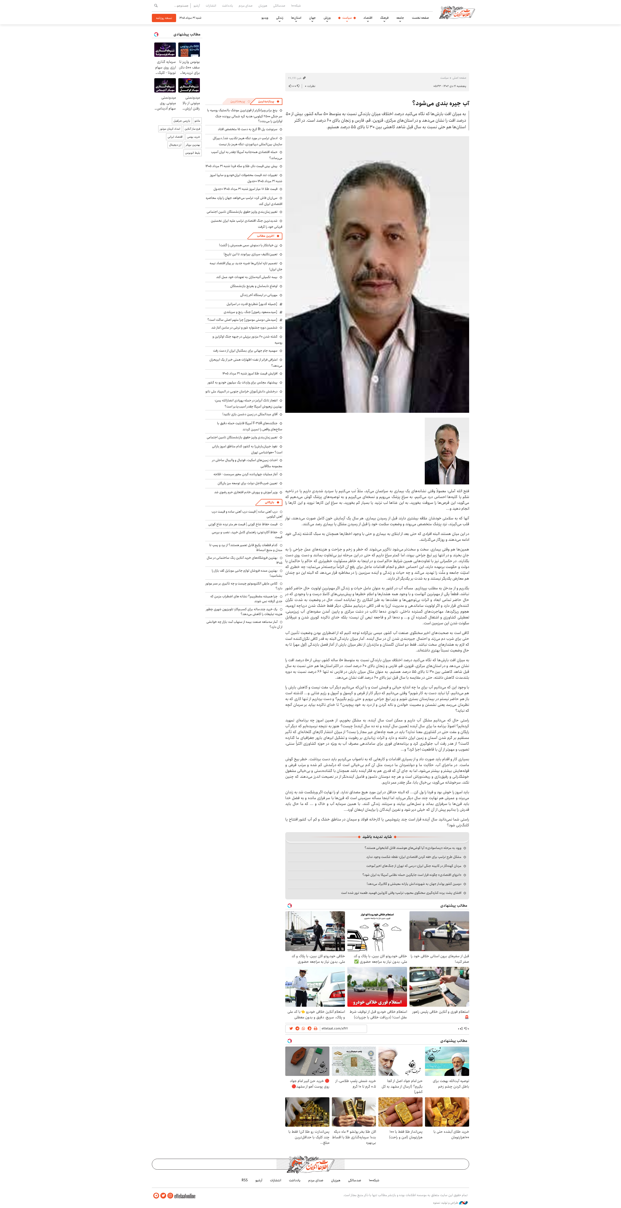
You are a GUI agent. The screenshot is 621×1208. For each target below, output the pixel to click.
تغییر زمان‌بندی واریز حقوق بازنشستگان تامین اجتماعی (242, 211)
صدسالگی (279, 5)
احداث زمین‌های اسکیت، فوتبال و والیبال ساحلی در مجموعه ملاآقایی (247, 463)
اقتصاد (367, 17)
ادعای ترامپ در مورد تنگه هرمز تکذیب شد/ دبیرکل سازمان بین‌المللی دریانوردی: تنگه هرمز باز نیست (247, 141)
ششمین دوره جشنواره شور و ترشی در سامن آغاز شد (244, 327)
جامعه (400, 17)
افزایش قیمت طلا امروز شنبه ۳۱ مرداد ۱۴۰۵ (250, 373)
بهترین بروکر (193, 145)
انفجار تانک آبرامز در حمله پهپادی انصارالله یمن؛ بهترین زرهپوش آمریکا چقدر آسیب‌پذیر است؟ (248, 403)
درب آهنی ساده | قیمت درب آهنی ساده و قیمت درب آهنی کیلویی (247, 514)
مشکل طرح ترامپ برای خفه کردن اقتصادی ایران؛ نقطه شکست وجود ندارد (413, 857)
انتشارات (211, 5)
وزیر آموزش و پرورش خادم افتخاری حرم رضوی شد (246, 492)
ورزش (327, 17)
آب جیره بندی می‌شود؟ (440, 103)
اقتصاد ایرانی (175, 137)
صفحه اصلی (459, 78)
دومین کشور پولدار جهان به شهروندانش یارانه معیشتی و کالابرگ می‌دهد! (414, 884)
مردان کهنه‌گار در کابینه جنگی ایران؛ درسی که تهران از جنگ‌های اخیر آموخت (413, 866)
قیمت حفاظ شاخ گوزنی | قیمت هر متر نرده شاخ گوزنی (243, 524)
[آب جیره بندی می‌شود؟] (377, 274)
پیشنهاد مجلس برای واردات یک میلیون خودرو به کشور (243, 382)
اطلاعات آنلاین (457, 12)
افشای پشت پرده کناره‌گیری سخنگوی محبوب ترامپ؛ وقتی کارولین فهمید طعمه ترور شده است (401, 892)
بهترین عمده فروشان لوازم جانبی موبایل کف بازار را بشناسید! (247, 573)
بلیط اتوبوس (192, 153)
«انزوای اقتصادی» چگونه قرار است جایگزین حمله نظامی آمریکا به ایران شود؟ (411, 875)
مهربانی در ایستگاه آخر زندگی (259, 295)
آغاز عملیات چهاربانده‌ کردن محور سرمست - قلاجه (245, 474)
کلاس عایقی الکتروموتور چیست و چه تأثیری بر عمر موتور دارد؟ (243, 586)
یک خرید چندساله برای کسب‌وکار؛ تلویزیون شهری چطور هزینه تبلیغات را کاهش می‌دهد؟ (244, 612)
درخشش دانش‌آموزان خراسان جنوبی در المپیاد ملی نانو (241, 391)
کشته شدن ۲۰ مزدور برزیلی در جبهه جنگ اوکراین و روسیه (247, 339)
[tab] (268, 101)
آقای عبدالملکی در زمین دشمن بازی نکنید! (250, 414)
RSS (245, 1180)
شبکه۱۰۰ (296, 5)
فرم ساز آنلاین (192, 129)
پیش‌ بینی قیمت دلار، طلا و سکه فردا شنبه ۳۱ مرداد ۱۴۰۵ (241, 166)
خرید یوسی (193, 137)
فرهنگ (384, 17)
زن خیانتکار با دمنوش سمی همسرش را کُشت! (248, 245)
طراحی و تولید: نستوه (446, 1203)
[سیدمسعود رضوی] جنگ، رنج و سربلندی (250, 312)
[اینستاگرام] (170, 1196)
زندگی (279, 17)
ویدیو (264, 17)
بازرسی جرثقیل (181, 120)
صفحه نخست (420, 17)
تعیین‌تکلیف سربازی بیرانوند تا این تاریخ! (251, 254)
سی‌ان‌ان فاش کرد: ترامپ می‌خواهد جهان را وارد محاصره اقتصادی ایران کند (244, 201)
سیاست (347, 17)
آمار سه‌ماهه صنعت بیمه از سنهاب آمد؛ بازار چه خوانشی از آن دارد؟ (244, 624)
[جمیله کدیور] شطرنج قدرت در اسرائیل (252, 304)
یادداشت (227, 5)
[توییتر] (163, 1196)
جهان (312, 17)
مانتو (197, 120)
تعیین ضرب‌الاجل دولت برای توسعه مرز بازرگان (248, 483)
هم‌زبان (262, 5)
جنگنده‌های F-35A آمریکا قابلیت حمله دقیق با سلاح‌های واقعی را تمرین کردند (249, 426)
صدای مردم (246, 5)
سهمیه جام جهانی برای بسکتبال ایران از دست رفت (245, 350)
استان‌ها (296, 17)
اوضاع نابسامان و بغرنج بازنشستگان (254, 286)
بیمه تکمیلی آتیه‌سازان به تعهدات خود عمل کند (247, 277)
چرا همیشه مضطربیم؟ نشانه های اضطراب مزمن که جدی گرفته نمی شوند (246, 599)
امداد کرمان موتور (170, 129)
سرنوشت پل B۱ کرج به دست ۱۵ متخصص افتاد (248, 129)
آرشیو (197, 5)
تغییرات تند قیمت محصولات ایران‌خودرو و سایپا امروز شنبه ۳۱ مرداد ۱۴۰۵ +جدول (246, 178)
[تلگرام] (156, 1196)
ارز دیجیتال (175, 145)
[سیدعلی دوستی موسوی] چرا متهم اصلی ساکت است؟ (242, 319)
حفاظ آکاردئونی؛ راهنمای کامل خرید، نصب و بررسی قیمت (247, 535)
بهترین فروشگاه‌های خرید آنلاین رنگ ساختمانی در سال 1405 (244, 560)
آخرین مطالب (265, 236)
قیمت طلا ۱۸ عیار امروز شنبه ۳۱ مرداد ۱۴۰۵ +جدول (245, 189)
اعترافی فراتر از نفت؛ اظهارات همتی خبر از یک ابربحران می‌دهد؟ (245, 362)
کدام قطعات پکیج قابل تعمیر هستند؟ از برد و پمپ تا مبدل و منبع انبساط (245, 547)
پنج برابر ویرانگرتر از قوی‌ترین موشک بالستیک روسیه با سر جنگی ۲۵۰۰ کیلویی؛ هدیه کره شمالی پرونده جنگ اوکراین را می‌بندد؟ (244, 116)
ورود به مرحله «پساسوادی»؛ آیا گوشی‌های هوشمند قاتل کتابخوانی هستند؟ (413, 848)
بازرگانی (269, 502)
